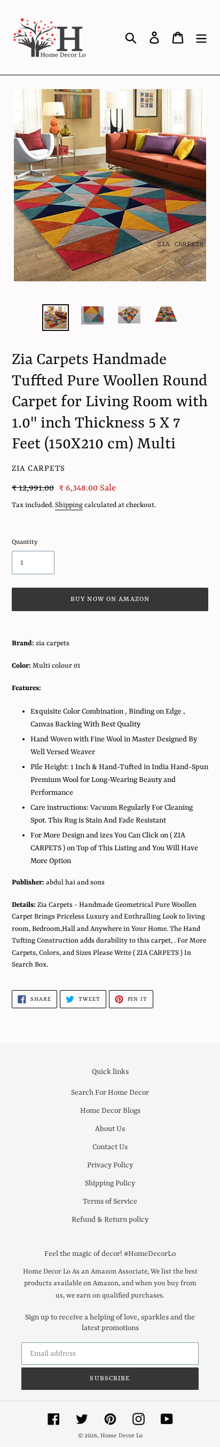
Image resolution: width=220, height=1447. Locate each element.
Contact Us (110, 1147)
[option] (55, 318)
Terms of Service (110, 1201)
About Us (110, 1129)
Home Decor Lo (121, 1436)
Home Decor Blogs (110, 1110)
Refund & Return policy (110, 1219)
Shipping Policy (110, 1183)
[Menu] (201, 37)
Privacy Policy (110, 1165)
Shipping (69, 505)
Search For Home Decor (110, 1092)
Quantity (24, 542)
